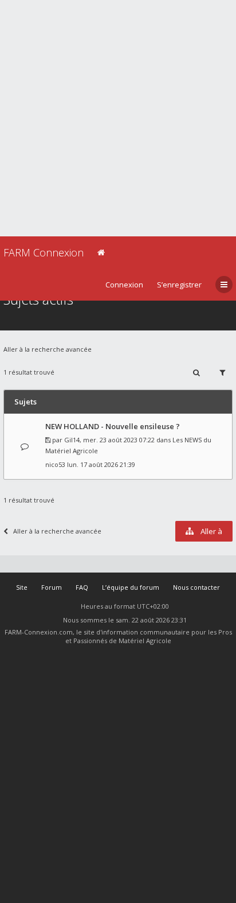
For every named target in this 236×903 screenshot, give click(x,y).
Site (21, 587)
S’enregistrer (179, 284)
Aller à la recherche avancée (47, 349)
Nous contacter (196, 587)
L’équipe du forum (130, 587)
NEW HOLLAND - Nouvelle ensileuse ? (112, 426)
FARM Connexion (43, 252)
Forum (51, 587)
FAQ (82, 587)
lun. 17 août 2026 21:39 (101, 464)
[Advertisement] (118, 118)
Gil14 (72, 439)
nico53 (55, 464)
